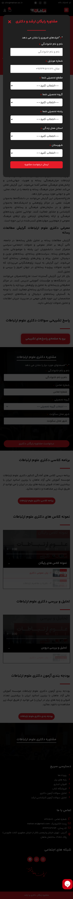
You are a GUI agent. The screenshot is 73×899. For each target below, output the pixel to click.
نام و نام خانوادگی (51, 44)
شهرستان (56, 145)
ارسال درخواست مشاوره (36, 164)
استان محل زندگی (51, 128)
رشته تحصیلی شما (51, 111)
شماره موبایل (54, 61)
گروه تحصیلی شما (51, 95)
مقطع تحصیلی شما (51, 78)
